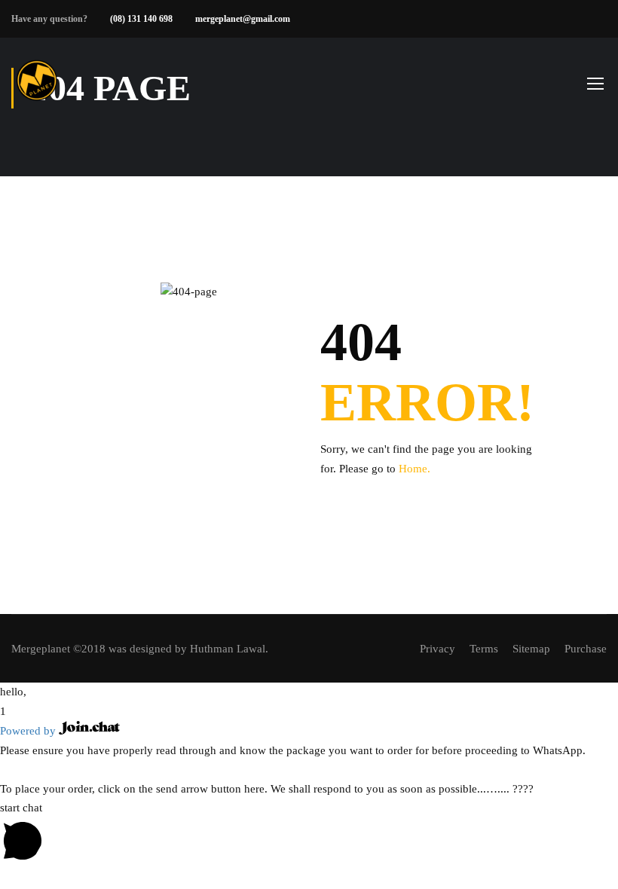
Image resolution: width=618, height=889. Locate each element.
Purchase (585, 649)
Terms (484, 649)
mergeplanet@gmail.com (242, 19)
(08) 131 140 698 (141, 19)
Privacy (437, 649)
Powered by (29, 731)
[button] (309, 692)
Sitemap (531, 649)
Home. (414, 469)
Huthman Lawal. (229, 649)
